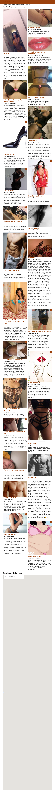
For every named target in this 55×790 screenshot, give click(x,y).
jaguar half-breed (34, 28)
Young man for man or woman (14, 470)
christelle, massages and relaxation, (36, 53)
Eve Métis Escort (34, 383)
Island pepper (32, 443)
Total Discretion (9, 155)
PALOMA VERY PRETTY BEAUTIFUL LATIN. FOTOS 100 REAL (14, 321)
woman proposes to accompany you (14, 432)
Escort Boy (32, 477)
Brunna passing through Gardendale (12, 409)
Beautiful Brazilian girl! (35, 196)
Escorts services (7, 4)
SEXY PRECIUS (33, 140)
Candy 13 (31, 257)
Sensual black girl (34, 228)
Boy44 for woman (10, 497)
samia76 (6, 53)
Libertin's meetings (10, 534)
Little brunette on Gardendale (13, 221)
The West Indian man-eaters (13, 360)
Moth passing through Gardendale (39, 331)
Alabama (22, 4)
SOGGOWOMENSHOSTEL (9, 2)
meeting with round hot (36, 556)
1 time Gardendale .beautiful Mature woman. (13, 100)
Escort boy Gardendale (11, 270)
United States (15, 4)
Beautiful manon (9, 190)
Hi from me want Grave (36, 97)
